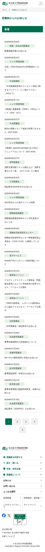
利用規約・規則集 (32, 497)
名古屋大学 (7, 529)
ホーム (4, 10)
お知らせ (7, 480)
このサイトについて (11, 505)
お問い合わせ (9, 486)
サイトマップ (30, 504)
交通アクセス (7, 536)
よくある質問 (9, 491)
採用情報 (7, 497)
